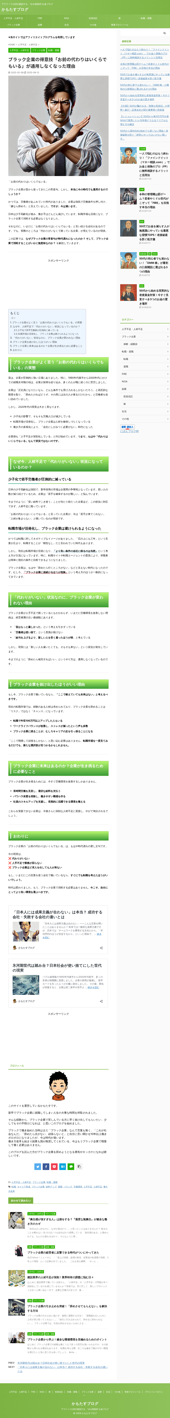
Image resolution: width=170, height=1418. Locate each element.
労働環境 (78, 1186)
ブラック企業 (13, 24)
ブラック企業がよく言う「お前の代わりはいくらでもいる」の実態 (47, 322)
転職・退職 (146, 18)
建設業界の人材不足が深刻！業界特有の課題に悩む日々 (60, 1277)
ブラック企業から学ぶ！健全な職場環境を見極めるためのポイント (67, 1339)
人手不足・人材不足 (13, 18)
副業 (40, 24)
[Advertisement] (58, 285)
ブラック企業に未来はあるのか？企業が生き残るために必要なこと (48, 345)
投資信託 (93, 18)
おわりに (17, 349)
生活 (66, 24)
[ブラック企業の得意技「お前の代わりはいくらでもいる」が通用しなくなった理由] (62, 1166)
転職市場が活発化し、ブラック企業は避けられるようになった (48, 333)
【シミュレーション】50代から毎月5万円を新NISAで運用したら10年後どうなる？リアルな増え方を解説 (144, 120)
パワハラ (68, 1186)
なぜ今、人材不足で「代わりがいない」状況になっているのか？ (46, 326)
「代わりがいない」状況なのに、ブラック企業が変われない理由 (46, 337)
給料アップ (51, 1186)
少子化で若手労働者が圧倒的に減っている (38, 330)
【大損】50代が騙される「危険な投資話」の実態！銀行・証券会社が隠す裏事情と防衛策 (145, 107)
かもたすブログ (15, 9)
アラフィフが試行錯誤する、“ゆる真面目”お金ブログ (85, 1409)
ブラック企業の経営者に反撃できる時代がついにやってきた (63, 1252)
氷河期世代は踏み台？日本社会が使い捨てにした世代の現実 (51, 1362)
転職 (14, 1186)
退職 (60, 1186)
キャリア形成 (23, 1186)
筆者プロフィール (119, 24)
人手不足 (88, 1186)
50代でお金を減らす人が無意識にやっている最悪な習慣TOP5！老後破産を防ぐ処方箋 (145, 76)
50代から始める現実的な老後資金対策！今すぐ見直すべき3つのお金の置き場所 (145, 97)
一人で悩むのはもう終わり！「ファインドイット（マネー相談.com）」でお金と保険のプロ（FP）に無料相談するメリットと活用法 (144, 53)
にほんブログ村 (129, 431)
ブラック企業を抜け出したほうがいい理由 (35, 341)
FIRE (40, 18)
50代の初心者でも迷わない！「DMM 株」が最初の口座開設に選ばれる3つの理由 (144, 86)
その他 (93, 24)
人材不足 (97, 1186)
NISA (66, 18)
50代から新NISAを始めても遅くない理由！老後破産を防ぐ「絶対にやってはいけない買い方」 (144, 134)
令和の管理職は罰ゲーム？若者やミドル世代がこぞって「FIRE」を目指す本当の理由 (144, 65)
